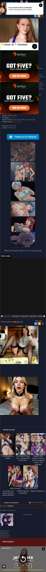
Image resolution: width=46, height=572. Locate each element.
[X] (42, 15)
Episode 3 (25, 316)
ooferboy (10, 506)
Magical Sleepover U (38, 491)
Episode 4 (33, 316)
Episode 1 (7, 316)
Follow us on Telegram (26, 137)
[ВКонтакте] (35, 15)
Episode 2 (16, 316)
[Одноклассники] (39, 15)
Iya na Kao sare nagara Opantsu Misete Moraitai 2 (8, 493)
